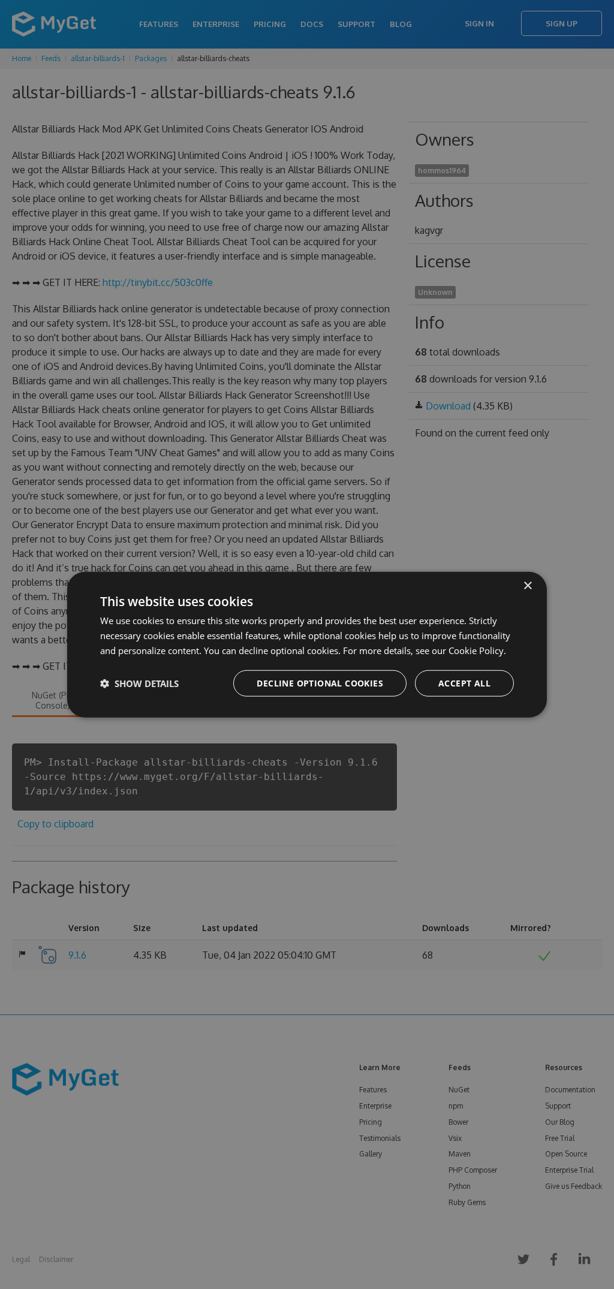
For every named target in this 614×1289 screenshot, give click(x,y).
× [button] (527, 586)
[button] (139, 682)
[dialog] (307, 645)
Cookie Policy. (477, 650)
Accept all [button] (464, 682)
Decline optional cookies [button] (320, 682)
